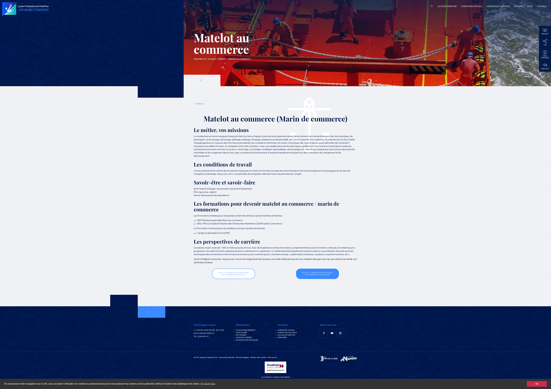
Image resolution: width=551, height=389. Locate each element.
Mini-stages (241, 335)
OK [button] (536, 384)
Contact (542, 6)
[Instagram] (340, 333)
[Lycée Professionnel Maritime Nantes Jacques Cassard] (25, 9)
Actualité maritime (286, 335)
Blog (530, 6)
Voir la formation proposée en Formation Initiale (233, 274)
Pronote (545, 34)
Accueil (431, 6)
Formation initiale (471, 6)
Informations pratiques (247, 340)
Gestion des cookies (258, 357)
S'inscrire (282, 337)
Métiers (518, 6)
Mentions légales (242, 357)
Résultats (545, 69)
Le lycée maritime (447, 6)
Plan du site (272, 357)
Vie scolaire (241, 333)
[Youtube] (332, 333)
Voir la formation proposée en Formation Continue (317, 274)
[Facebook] (324, 333)
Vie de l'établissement (246, 330)
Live (545, 45)
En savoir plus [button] (208, 384)
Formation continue (498, 6)
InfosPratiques (545, 56)
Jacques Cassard (244, 337)
